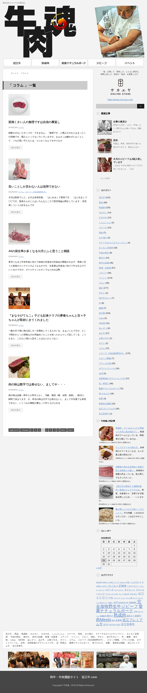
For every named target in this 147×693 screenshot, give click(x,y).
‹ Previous (25, 430)
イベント (103, 278)
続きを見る (15, 148)
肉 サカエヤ (104, 393)
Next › (63, 430)
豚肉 (113, 620)
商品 (101, 202)
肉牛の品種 (104, 263)
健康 (101, 308)
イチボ (130, 586)
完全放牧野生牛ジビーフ (118, 604)
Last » (70, 430)
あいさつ (103, 328)
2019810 (99, 582)
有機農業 (103, 616)
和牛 (126, 602)
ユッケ (123, 598)
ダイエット (129, 590)
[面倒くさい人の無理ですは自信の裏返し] (19, 117)
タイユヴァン (119, 590)
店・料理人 (104, 383)
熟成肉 (102, 207)
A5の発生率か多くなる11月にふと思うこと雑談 (38, 251)
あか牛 (102, 333)
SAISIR (102, 323)
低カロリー (104, 602)
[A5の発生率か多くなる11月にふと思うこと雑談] (19, 246)
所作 (115, 140)
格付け (102, 258)
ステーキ (103, 227)
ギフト (102, 343)
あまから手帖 (124, 582)
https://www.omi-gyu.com (120, 99)
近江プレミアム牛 (107, 408)
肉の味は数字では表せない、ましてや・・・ (37, 384)
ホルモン (103, 212)
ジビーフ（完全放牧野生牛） (36, 192)
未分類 (102, 313)
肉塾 (101, 398)
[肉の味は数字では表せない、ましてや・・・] (19, 379)
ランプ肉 (129, 598)
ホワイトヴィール (107, 368)
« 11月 (99, 568)
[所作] (104, 152)
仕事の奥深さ (120, 121)
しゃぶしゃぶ (105, 222)
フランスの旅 (105, 363)
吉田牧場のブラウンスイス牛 (112, 378)
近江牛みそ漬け (115, 624)
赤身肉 (118, 620)
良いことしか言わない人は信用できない (34, 186)
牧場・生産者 (105, 268)
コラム (21, 127)
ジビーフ (101, 590)
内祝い (110, 602)
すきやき (103, 217)
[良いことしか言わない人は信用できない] (19, 181)
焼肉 (101, 232)
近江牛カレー (105, 298)
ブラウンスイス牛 (111, 594)
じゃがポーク (135, 582)
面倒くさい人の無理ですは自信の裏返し (34, 122)
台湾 (101, 373)
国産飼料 (133, 602)
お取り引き (104, 338)
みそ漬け (103, 238)
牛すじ (102, 293)
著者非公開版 (105, 403)
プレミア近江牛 (123, 594)
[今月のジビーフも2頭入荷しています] (104, 171)
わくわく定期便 (106, 248)
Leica (101, 318)
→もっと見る (104, 178)
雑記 (101, 288)
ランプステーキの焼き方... (127, 447)
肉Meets (103, 619)
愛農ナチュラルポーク (109, 388)
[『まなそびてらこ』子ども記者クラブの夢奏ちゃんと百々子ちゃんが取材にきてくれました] (19, 310)
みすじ (105, 586)
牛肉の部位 (104, 253)
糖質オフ (130, 616)
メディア (103, 273)
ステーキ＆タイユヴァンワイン (113, 243)
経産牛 (138, 616)
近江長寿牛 (104, 414)
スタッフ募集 (105, 358)
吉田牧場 (121, 602)
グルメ (102, 283)
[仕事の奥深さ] (104, 133)
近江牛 (102, 197)
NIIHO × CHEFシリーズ (111, 582)
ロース (135, 598)
